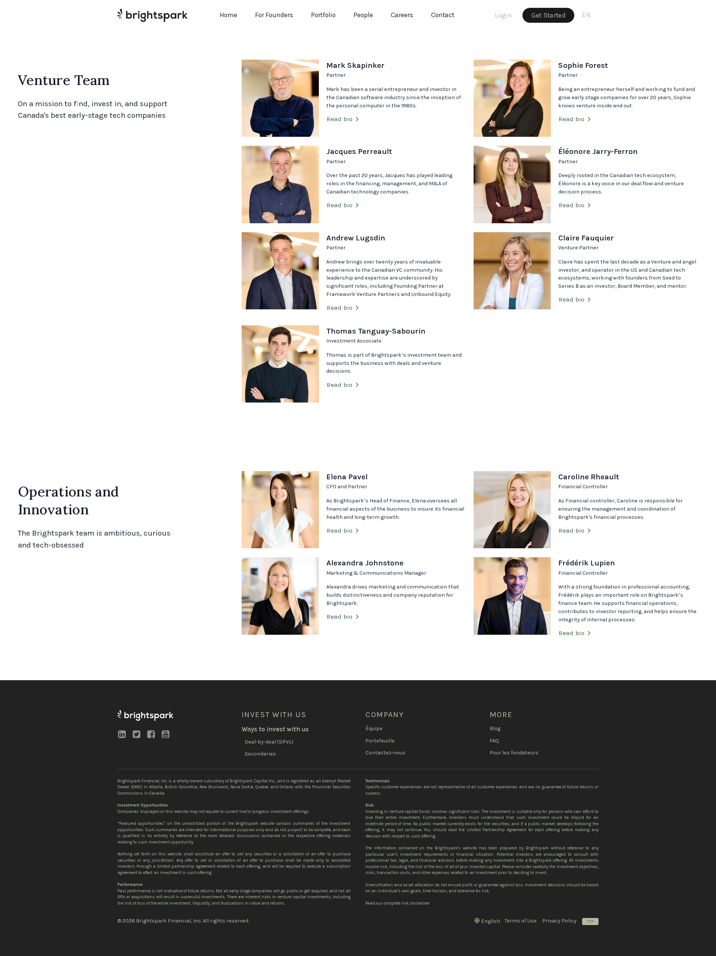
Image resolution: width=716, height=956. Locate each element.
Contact (442, 15)
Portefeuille (380, 741)
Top (590, 921)
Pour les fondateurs (514, 753)
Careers (402, 15)
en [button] (586, 15)
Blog (495, 728)
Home (228, 15)
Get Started (548, 15)
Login (503, 15)
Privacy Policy (559, 921)
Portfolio (323, 15)
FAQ (494, 741)
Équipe (374, 728)
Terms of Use (521, 921)
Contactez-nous (385, 753)
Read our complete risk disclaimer (397, 903)
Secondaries (260, 754)
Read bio (339, 119)
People (363, 15)
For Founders (274, 15)
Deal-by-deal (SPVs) (269, 742)
